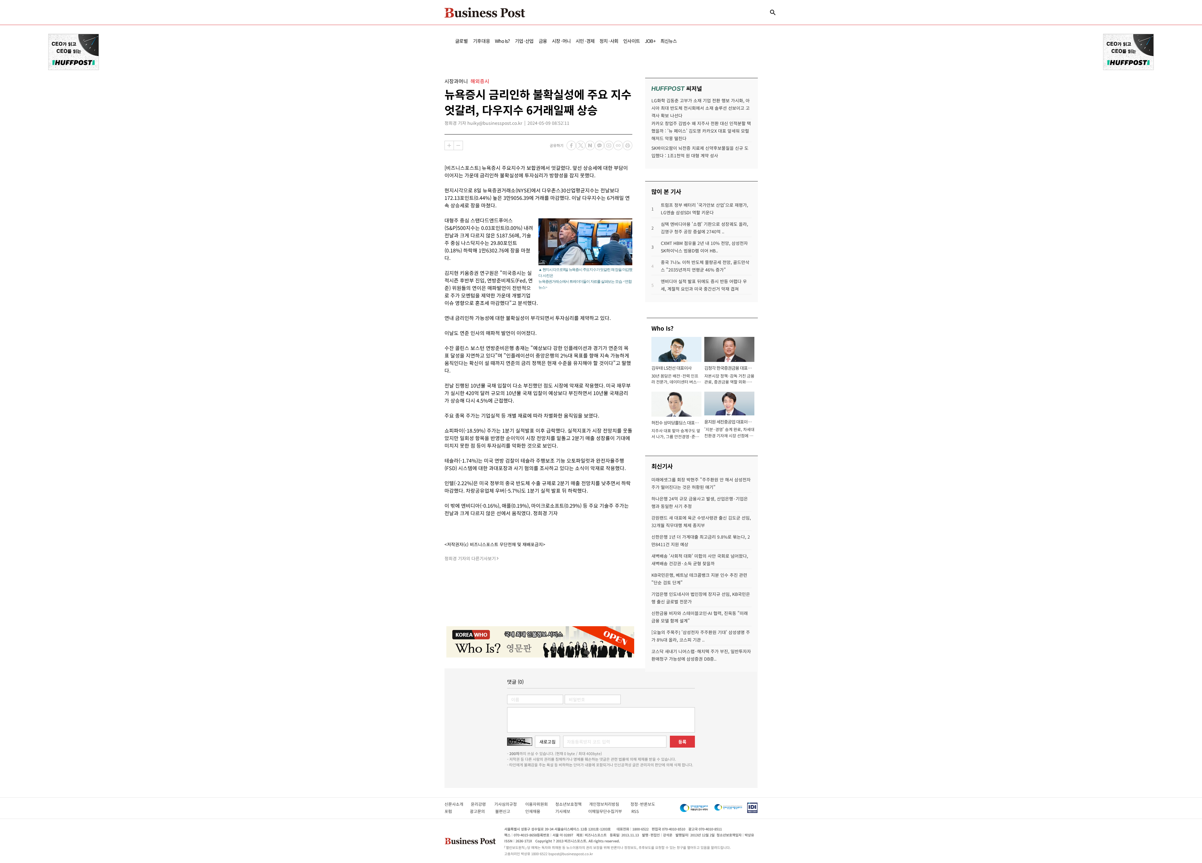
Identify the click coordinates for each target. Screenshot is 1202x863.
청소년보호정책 (572, 804)
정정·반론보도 (642, 804)
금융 (543, 41)
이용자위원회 (540, 804)
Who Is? (502, 41)
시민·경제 (585, 41)
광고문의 (479, 811)
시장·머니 (561, 41)
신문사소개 (457, 804)
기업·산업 (524, 41)
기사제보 (568, 811)
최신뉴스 (668, 41)
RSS (635, 811)
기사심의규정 (509, 804)
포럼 (453, 811)
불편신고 (507, 811)
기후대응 (481, 41)
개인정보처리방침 (609, 804)
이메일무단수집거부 (606, 811)
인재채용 (537, 811)
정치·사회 (608, 41)
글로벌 (461, 41)
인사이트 (631, 41)
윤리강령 (482, 804)
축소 (458, 145)
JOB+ (650, 41)
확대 (449, 145)
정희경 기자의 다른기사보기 (470, 558)
